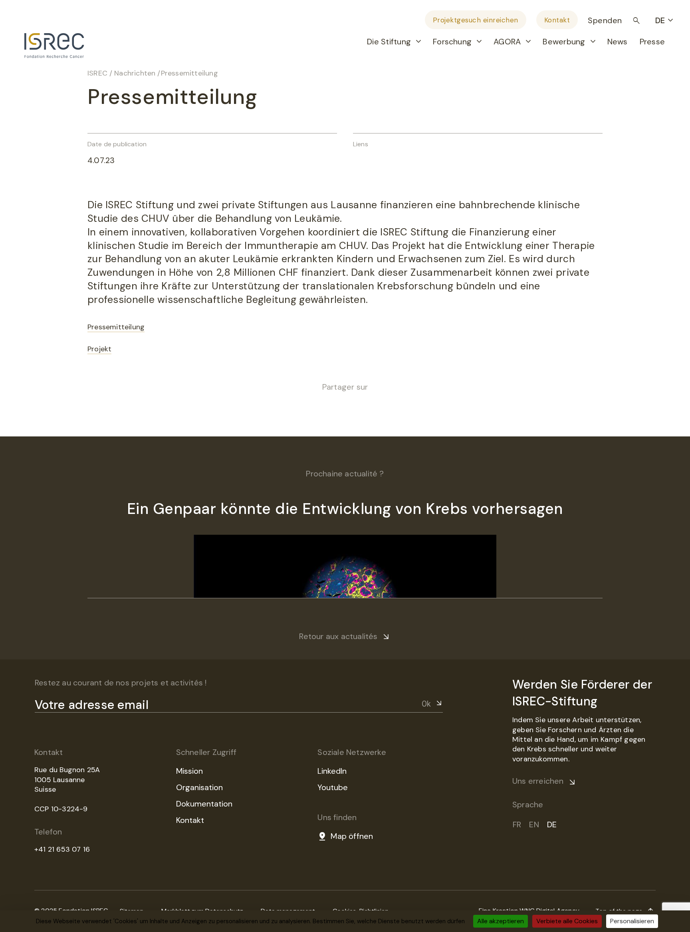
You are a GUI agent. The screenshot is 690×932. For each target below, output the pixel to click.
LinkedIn (332, 771)
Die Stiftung (389, 41)
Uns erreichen (538, 781)
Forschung (452, 41)
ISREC (97, 73)
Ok (426, 704)
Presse (652, 41)
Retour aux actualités (338, 636)
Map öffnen (352, 836)
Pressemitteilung (116, 327)
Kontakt (557, 20)
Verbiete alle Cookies (567, 921)
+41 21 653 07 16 (62, 849)
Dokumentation (204, 804)
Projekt (99, 349)
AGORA (507, 41)
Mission (189, 771)
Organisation (199, 787)
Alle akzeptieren (500, 921)
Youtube (332, 787)
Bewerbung (564, 41)
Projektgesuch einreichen (475, 20)
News (617, 41)
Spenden (605, 20)
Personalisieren (632, 921)
